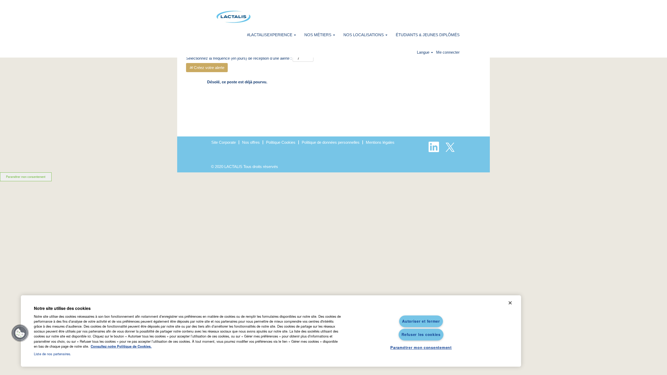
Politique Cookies (280, 142)
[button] (20, 333)
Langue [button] (423, 52)
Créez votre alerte (208, 67)
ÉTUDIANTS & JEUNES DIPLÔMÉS (428, 35)
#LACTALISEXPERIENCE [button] (270, 35)
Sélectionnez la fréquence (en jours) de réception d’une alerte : (239, 58)
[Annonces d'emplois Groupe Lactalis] (233, 17)
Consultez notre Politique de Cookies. (121, 346)
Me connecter (448, 52)
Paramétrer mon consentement (25, 176)
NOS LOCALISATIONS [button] (364, 35)
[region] (271, 331)
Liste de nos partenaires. (52, 353)
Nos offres (251, 142)
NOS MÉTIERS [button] (318, 35)
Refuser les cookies (421, 334)
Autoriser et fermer (421, 321)
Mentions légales (380, 142)
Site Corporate (223, 142)
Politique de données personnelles (331, 142)
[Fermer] (510, 303)
